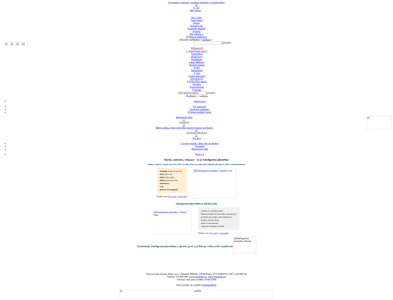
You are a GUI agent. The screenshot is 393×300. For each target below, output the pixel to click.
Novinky (197, 84)
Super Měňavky (197, 62)
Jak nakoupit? (199, 106)
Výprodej (196, 90)
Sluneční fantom (197, 65)
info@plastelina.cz (217, 276)
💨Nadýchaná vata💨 (197, 51)
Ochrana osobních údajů (199, 112)
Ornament (199, 146)
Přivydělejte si (196, 34)
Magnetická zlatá (184, 117)
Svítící (197, 67)
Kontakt (196, 31)
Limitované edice (197, 76)
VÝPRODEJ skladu (197, 81)
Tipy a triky (196, 17)
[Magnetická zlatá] (184, 120)
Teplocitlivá (196, 54)
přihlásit (206, 39)
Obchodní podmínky (200, 109)
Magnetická (196, 70)
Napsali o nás (196, 26)
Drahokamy (197, 59)
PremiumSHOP (209, 285)
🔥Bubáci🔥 (196, 48)
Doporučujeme (197, 87)
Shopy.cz (199, 154)
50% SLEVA (196, 79)
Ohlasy (196, 23)
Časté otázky (196, 20)
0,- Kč (196, 7)
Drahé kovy (197, 56)
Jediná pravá (200, 101)
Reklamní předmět (196, 28)
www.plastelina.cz (198, 276)
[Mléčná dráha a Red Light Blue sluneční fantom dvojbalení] (196, 131)
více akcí (196, 138)
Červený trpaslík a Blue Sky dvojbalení (200, 143)
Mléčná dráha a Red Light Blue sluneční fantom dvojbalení (184, 128)
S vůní (197, 73)
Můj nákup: (195, 10)
